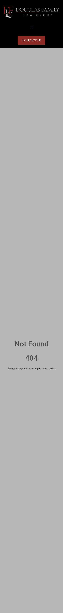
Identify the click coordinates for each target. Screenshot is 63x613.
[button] (31, 27)
